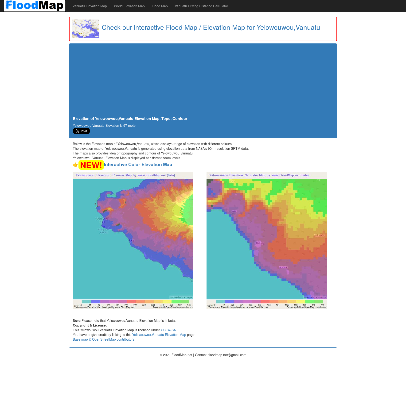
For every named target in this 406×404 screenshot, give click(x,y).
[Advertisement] (203, 81)
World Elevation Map (129, 6)
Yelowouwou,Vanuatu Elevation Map (159, 334)
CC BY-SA (168, 329)
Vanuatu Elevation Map (90, 6)
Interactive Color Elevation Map (138, 164)
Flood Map (160, 6)
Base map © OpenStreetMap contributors (103, 339)
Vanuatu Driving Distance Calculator (201, 6)
